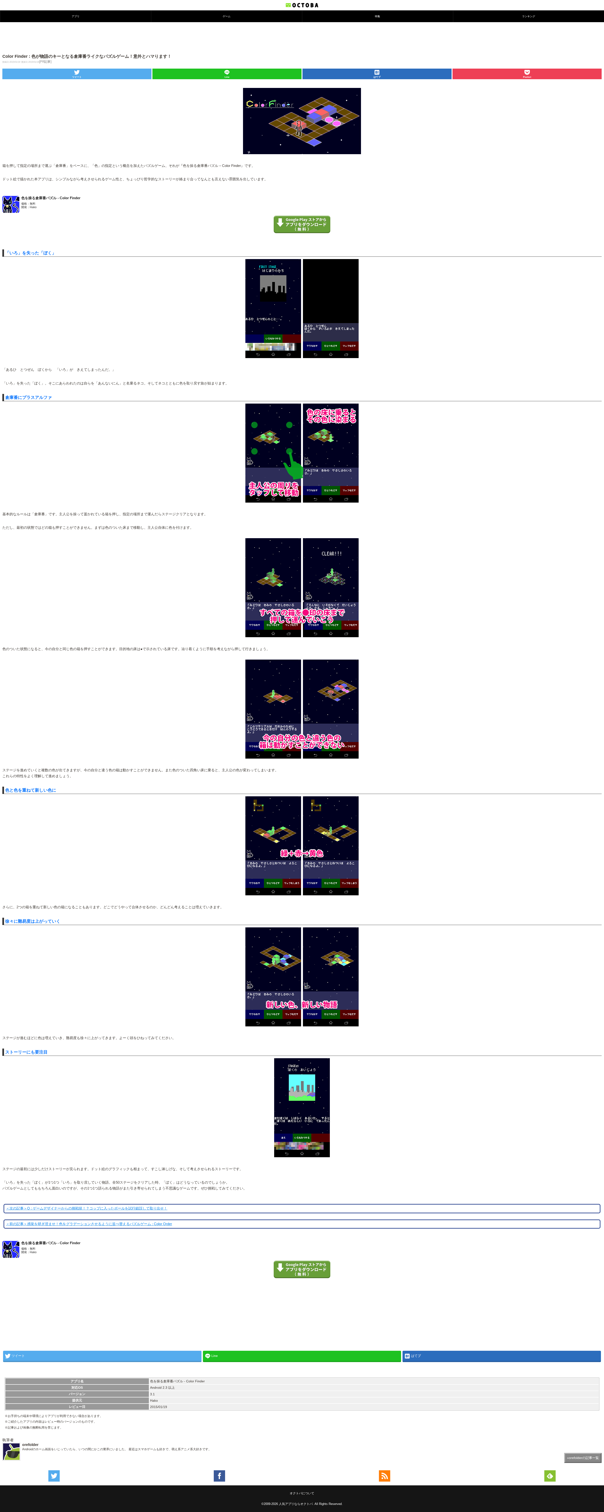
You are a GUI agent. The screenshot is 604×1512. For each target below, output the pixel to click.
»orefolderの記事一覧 (583, 1458)
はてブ (377, 77)
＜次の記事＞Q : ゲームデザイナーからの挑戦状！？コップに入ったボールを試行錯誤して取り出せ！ (86, 1208)
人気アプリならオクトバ (296, 1504)
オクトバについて (302, 1493)
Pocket (527, 77)
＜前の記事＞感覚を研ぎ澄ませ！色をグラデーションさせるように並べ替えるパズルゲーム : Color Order (89, 1224)
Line (227, 77)
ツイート (77, 77)
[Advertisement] (302, 37)
